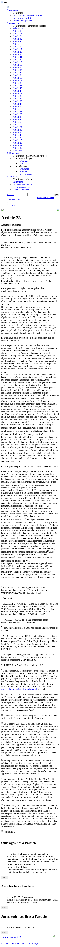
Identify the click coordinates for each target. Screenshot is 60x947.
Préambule (18, 28)
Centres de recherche (22, 184)
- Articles (23, 163)
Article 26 (17, 67)
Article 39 (17, 148)
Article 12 (17, 93)
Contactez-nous (17, 943)
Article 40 (17, 41)
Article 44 (17, 104)
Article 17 (17, 49)
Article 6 (17, 122)
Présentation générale (22, 20)
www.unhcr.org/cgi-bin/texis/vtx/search (19, 689)
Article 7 (17, 137)
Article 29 (17, 114)
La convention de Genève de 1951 (29, 15)
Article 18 (17, 65)
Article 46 (17, 135)
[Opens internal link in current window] (55, 938)
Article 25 (17, 52)
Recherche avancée (45, 197)
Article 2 (17, 59)
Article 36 (17, 101)
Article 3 (17, 75)
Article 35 (17, 85)
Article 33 (17, 54)
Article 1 (17, 44)
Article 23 (17, 143)
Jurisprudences (25, 174)
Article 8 (17, 31)
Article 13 (17, 109)
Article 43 (17, 88)
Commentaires (13, 23)
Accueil (10, 194)
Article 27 (17, 83)
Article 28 (17, 98)
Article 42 (17, 72)
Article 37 (17, 117)
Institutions (18, 182)
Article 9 (17, 46)
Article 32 (17, 39)
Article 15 (17, 140)
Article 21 (17, 111)
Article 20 (17, 96)
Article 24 (17, 36)
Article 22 (17, 127)
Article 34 (17, 70)
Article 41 (17, 57)
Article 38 (17, 132)
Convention (12, 10)
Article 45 (17, 119)
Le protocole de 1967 (22, 18)
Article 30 (17, 130)
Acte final (17, 150)
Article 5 (17, 106)
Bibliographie (13, 153)
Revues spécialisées (22, 187)
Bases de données (21, 189)
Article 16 (17, 33)
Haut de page (32, 943)
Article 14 (17, 124)
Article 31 (17, 145)
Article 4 (17, 91)
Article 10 (17, 62)
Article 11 (17, 78)
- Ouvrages (24, 161)
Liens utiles (12, 176)
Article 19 (17, 80)
